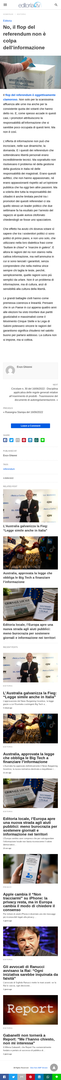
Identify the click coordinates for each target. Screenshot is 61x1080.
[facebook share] (5, 440)
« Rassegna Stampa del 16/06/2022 (23, 412)
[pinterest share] (24, 440)
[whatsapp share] (36, 440)
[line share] (43, 440)
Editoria (21, 14)
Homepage (8, 14)
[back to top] (54, 1067)
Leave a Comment (30, 425)
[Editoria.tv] (30, 4)
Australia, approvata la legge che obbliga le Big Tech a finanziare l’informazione (27, 577)
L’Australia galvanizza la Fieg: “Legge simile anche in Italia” (30, 695)
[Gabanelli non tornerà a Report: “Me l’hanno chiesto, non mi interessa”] (30, 1010)
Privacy (7, 887)
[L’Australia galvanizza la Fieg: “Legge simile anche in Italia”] (30, 505)
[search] (56, 5)
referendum (9, 469)
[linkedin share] (30, 440)
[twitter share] (11, 440)
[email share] (18, 440)
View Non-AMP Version (39, 1068)
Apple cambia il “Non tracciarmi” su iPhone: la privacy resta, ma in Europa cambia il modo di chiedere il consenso (29, 902)
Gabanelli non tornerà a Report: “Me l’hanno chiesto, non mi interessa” (29, 1039)
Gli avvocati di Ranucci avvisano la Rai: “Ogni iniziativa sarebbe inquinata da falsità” (30, 972)
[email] (21, 1077)
